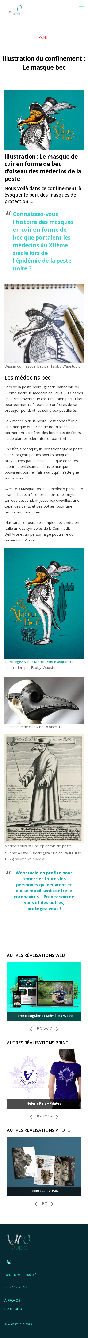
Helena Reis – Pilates (44, 1103)
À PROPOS (12, 1300)
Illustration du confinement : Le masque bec (44, 63)
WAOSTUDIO (16, 1324)
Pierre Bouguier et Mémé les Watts (43, 1015)
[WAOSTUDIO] (13, 15)
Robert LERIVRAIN (43, 1190)
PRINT (43, 37)
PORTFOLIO (13, 1308)
